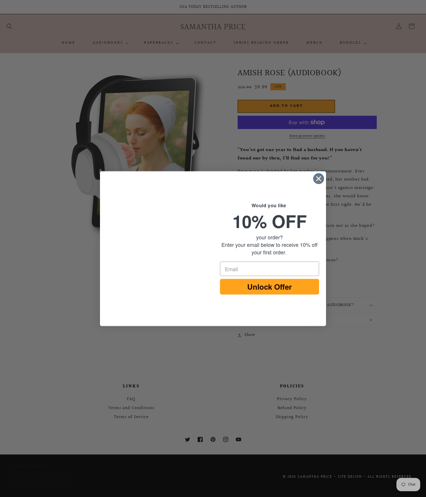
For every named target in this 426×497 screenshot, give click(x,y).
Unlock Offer (269, 288)
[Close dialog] (319, 179)
